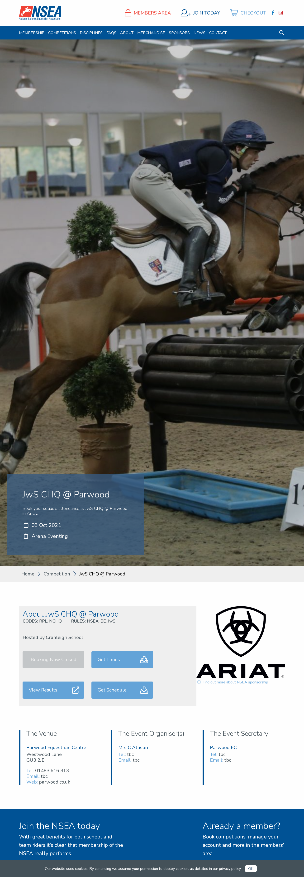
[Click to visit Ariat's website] (240, 642)
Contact (218, 33)
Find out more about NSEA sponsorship (235, 682)
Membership (31, 33)
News (199, 33)
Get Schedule (112, 690)
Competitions (62, 33)
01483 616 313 (52, 770)
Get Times (109, 659)
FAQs (111, 33)
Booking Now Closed (53, 659)
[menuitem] (31, 32)
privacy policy (230, 868)
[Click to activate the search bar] (281, 32)
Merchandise (151, 33)
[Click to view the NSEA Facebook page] (273, 13)
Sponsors (179, 33)
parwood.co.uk (54, 782)
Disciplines (91, 33)
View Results (43, 690)
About (126, 33)
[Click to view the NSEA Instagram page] (281, 13)
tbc (44, 776)
